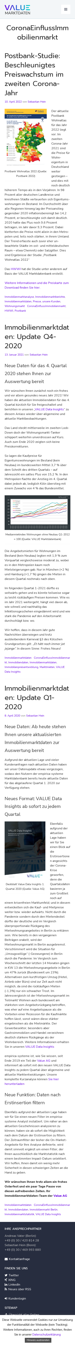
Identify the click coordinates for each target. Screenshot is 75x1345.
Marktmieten (47, 667)
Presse (37, 301)
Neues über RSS (19, 1289)
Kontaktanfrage (19, 1259)
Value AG (43, 1061)
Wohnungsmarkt (15, 306)
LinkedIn (14, 1284)
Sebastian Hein (37, 102)
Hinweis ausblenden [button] (38, 1340)
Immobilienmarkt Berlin (44, 1209)
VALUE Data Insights (49, 409)
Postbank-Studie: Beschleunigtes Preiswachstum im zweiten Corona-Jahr (34, 74)
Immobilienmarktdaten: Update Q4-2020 (37, 336)
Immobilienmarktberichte (50, 297)
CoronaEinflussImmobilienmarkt (46, 306)
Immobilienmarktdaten (18, 301)
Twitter (13, 1275)
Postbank (20, 311)
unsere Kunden (51, 301)
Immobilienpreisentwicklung (21, 667)
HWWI (16, 269)
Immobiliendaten (18, 662)
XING (12, 1280)
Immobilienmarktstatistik (19, 1214)
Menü (65, 9)
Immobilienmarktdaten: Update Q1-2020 (37, 697)
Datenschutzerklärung (46, 1334)
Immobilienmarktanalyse (19, 297)
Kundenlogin (17, 1298)
